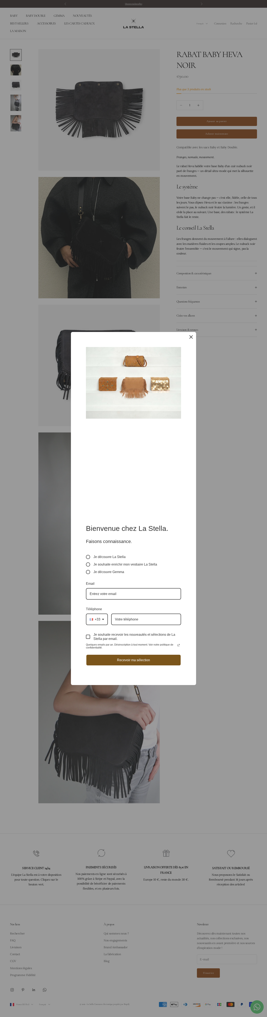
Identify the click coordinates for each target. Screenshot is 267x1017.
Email (90, 583)
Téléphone (94, 609)
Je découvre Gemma (108, 572)
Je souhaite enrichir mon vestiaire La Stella (125, 564)
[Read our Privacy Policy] (178, 645)
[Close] (191, 337)
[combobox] (97, 619)
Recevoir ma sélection (133, 660)
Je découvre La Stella (109, 557)
